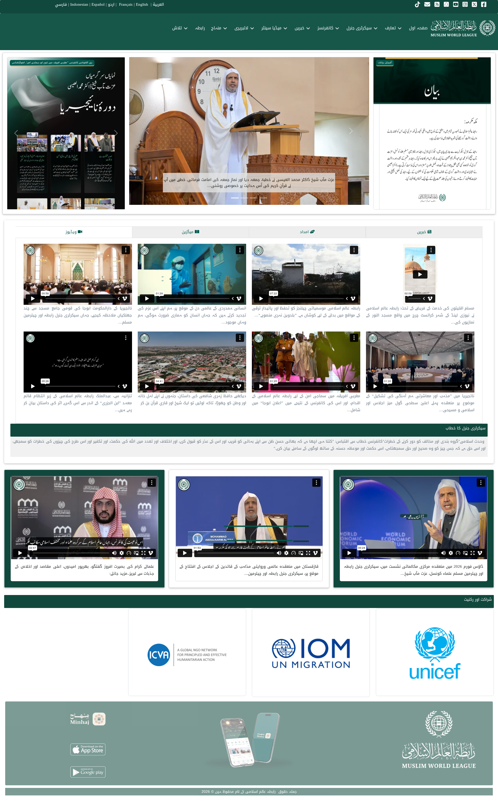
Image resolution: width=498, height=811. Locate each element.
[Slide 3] (244, 198)
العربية (158, 4)
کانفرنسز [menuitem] (325, 28)
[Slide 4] (235, 198)
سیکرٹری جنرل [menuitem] (359, 28)
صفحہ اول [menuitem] (418, 28)
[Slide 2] (254, 198)
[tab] (424, 232)
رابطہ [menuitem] (200, 28)
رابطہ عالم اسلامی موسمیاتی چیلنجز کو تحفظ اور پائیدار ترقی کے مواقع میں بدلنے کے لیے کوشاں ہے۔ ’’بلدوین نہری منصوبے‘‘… (306, 312)
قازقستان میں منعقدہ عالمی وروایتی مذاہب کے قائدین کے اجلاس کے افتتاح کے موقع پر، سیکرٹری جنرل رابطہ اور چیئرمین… (249, 570)
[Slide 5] (254, 690)
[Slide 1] (263, 198)
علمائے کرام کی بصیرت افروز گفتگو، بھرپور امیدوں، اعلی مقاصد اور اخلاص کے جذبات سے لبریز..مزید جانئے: (84, 570)
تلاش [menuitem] (177, 28)
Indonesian (79, 4)
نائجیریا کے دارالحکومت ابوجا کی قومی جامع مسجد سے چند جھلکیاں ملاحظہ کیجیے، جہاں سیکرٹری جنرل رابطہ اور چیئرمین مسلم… (78, 315)
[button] (382, 133)
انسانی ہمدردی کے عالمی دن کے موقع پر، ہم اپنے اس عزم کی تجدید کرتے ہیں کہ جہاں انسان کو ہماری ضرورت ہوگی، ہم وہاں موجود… (192, 315)
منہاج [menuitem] (216, 28)
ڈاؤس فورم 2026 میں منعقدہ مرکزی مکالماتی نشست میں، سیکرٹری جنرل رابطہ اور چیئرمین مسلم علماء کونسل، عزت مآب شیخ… (413, 570)
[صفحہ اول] (463, 28)
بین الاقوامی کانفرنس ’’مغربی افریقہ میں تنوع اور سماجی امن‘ (59, 62)
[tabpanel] (249, 331)
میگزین (188, 231)
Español (98, 4)
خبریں (422, 231)
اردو (111, 4)
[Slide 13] (235, 690)
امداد (305, 231)
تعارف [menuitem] (390, 28)
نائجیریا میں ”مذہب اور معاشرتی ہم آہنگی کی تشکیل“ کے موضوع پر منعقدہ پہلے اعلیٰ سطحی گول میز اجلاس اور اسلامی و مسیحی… (420, 403)
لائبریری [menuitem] (241, 28)
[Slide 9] (244, 690)
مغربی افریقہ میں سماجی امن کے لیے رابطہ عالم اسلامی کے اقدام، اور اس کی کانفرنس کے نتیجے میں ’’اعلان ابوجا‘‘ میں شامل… (306, 403)
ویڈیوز (72, 231)
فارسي (61, 4)
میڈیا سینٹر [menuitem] (271, 28)
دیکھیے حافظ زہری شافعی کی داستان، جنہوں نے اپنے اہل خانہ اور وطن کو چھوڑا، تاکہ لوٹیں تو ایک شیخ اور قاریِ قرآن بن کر (192, 399)
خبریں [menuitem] (299, 28)
